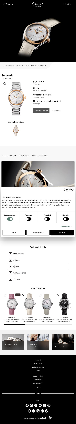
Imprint (38, 387)
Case (18, 260)
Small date (23, 155)
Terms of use (38, 379)
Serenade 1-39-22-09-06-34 (38, 66)
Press (38, 370)
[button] (70, 307)
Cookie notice (38, 383)
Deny (14, 232)
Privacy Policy (38, 376)
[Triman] (50, 417)
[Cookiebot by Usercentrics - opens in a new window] (65, 189)
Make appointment (41, 110)
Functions (20, 253)
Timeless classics (8, 155)
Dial (17, 266)
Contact (38, 360)
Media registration (38, 367)
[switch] (28, 219)
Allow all (62, 232)
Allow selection (38, 232)
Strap (18, 279)
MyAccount (38, 363)
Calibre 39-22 (21, 273)
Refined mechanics (40, 155)
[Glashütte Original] (38, 4)
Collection (18, 66)
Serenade (26, 66)
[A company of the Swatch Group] (35, 418)
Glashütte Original (9, 66)
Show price (56, 110)
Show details (65, 226)
